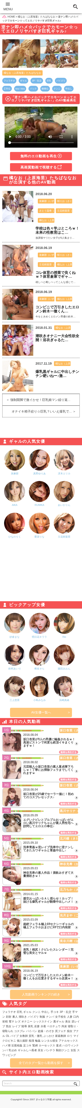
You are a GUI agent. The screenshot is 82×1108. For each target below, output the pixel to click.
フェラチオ (9, 80)
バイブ (14, 1035)
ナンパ (50, 1016)
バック (33, 88)
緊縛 (35, 1045)
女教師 (24, 1035)
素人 (15, 1016)
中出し (68, 88)
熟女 (8, 1026)
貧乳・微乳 (35, 1035)
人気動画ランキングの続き (41, 994)
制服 (42, 1016)
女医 (73, 1050)
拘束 (64, 1026)
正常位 (7, 88)
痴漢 (31, 1040)
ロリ (69, 1035)
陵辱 (24, 1026)
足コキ (27, 1045)
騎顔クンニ (63, 1050)
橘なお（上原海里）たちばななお (22, 72)
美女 (68, 1021)
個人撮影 (22, 1040)
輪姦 (38, 1040)
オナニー (26, 1021)
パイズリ (60, 80)
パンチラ (49, 1050)
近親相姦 (16, 1045)
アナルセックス (68, 1040)
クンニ (57, 88)
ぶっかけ (48, 1035)
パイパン (31, 1031)
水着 (43, 1026)
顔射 (8, 1016)
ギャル (23, 80)
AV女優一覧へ (41, 712)
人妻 (69, 1016)
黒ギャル (58, 1021)
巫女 (40, 1050)
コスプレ (19, 1031)
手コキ (55, 1012)
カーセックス (47, 1045)
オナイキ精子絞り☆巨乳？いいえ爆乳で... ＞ (45, 411)
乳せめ (13, 1050)
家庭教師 (60, 1035)
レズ (17, 1021)
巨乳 (49, 80)
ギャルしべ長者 (27, 1050)
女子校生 (60, 1016)
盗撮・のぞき (46, 1031)
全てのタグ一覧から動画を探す (41, 1063)
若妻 (37, 1026)
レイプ (16, 1026)
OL (8, 1035)
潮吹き (23, 1016)
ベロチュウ (54, 1026)
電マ (11, 1021)
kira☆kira (20, 88)
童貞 (59, 1045)
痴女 (69, 1031)
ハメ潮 (6, 1045)
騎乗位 (45, 88)
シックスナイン (42, 1021)
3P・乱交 (37, 80)
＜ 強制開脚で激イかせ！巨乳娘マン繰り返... (36, 400)
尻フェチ (60, 1031)
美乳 (30, 1026)
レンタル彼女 (49, 1040)
